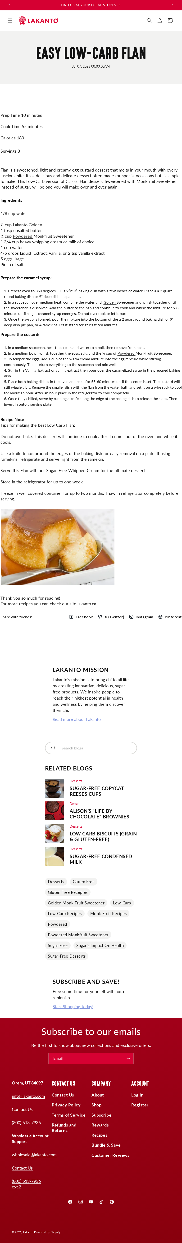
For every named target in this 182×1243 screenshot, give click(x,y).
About (97, 1094)
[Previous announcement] (9, 5)
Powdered (23, 236)
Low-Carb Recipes (65, 913)
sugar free (58, 945)
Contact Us (22, 1109)
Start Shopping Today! (73, 1006)
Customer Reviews (110, 1155)
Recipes (99, 1135)
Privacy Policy (66, 1104)
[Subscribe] (128, 1058)
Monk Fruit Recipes (108, 913)
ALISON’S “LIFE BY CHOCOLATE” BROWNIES (99, 813)
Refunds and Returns (64, 1127)
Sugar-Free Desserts (67, 956)
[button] (10, 20)
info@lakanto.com (28, 1096)
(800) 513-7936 (26, 1122)
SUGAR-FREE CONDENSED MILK (101, 859)
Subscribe (101, 1115)
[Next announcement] (173, 5)
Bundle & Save (106, 1145)
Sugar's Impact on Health (100, 945)
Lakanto (28, 1232)
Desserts (56, 881)
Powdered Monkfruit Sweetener (78, 934)
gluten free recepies (68, 892)
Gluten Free (84, 881)
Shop (96, 1104)
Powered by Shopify (47, 1232)
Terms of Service (69, 1115)
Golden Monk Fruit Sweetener (76, 902)
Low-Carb (122, 902)
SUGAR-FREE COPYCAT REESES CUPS (97, 791)
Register (140, 1104)
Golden (36, 224)
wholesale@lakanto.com (34, 1154)
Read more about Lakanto (77, 719)
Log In (137, 1094)
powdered (57, 924)
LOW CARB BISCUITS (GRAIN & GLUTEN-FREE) (103, 836)
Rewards (100, 1124)
